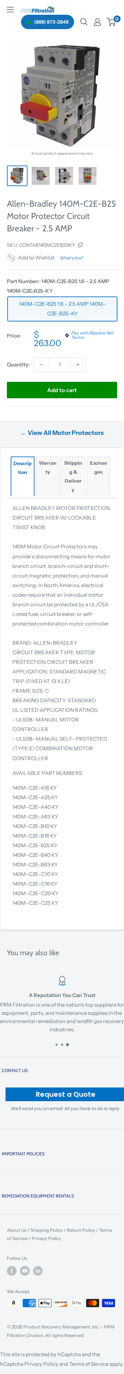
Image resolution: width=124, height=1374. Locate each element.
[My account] (97, 22)
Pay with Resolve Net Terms (92, 335)
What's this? (71, 257)
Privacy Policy (46, 1238)
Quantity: (18, 364)
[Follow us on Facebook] (12, 1271)
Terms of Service (88, 1364)
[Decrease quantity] (41, 364)
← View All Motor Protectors (62, 433)
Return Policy (81, 1230)
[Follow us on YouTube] (25, 1271)
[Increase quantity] (78, 364)
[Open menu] (10, 9)
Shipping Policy (46, 1230)
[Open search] (84, 22)
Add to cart (62, 390)
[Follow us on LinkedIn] (38, 1271)
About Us (16, 1230)
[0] (111, 22)
